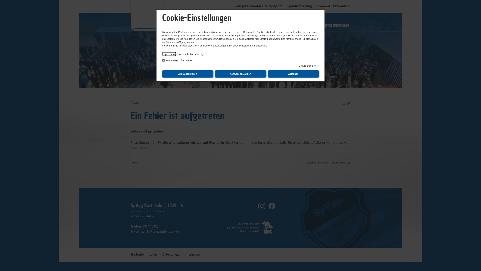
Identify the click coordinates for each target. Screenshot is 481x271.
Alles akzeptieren (187, 74)
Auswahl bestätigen (240, 74)
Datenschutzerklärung (190, 54)
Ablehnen (293, 74)
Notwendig (172, 60)
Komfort (187, 60)
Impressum (168, 54)
